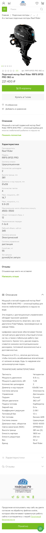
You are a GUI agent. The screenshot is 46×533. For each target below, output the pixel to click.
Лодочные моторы (20, 15)
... (34, 15)
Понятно (23, 526)
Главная (5, 15)
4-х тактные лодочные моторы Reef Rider (21, 18)
